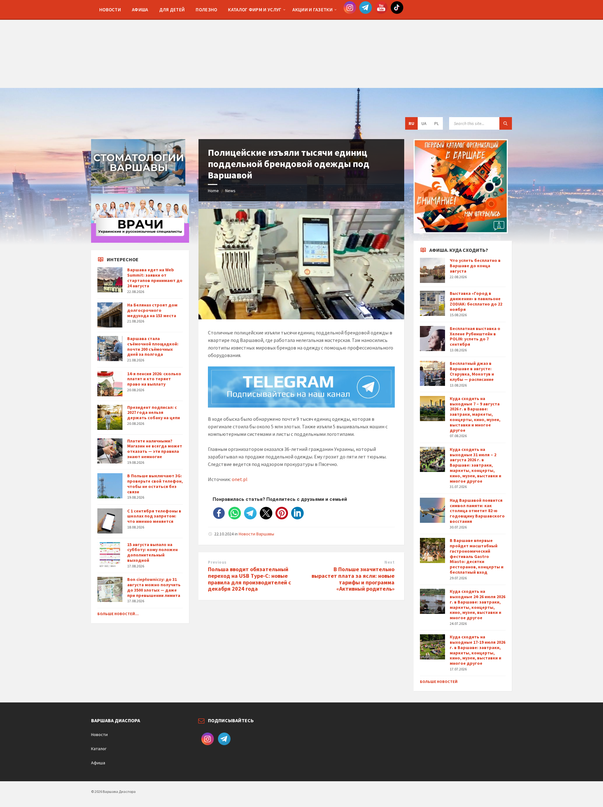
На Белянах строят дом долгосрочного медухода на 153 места (152, 310)
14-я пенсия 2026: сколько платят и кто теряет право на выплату (154, 379)
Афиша (98, 763)
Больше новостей (439, 681)
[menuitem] (110, 9)
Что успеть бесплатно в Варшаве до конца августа (475, 265)
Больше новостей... (118, 613)
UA (423, 123)
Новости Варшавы (256, 534)
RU (411, 123)
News (230, 190)
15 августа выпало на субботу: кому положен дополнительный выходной (152, 552)
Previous (217, 562)
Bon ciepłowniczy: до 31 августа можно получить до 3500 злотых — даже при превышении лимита (154, 587)
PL (436, 123)
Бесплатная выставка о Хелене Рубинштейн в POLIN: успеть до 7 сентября (475, 336)
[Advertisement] (301, 44)
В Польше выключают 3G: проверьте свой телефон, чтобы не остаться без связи (155, 483)
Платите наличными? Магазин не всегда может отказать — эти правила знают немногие (154, 448)
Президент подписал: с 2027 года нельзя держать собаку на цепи (153, 412)
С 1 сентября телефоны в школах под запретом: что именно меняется (154, 516)
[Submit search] (505, 123)
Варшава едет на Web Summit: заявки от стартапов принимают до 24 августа (154, 277)
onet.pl (239, 479)
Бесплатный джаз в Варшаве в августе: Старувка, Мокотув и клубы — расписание (472, 371)
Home (213, 190)
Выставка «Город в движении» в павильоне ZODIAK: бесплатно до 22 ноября (476, 301)
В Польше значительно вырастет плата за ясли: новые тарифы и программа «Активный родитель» (353, 579)
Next (389, 562)
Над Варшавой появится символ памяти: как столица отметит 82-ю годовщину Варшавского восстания (477, 510)
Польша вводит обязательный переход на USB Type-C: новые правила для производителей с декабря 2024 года (249, 579)
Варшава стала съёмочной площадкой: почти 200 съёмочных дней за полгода (152, 346)
